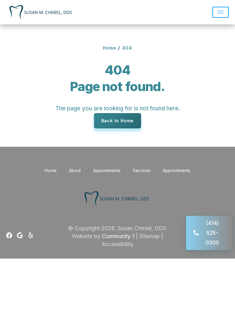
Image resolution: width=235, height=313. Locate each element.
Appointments (107, 170)
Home (109, 47)
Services (142, 170)
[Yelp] (31, 235)
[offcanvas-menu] (220, 12)
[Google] (20, 235)
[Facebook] (9, 235)
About (75, 170)
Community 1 (118, 236)
